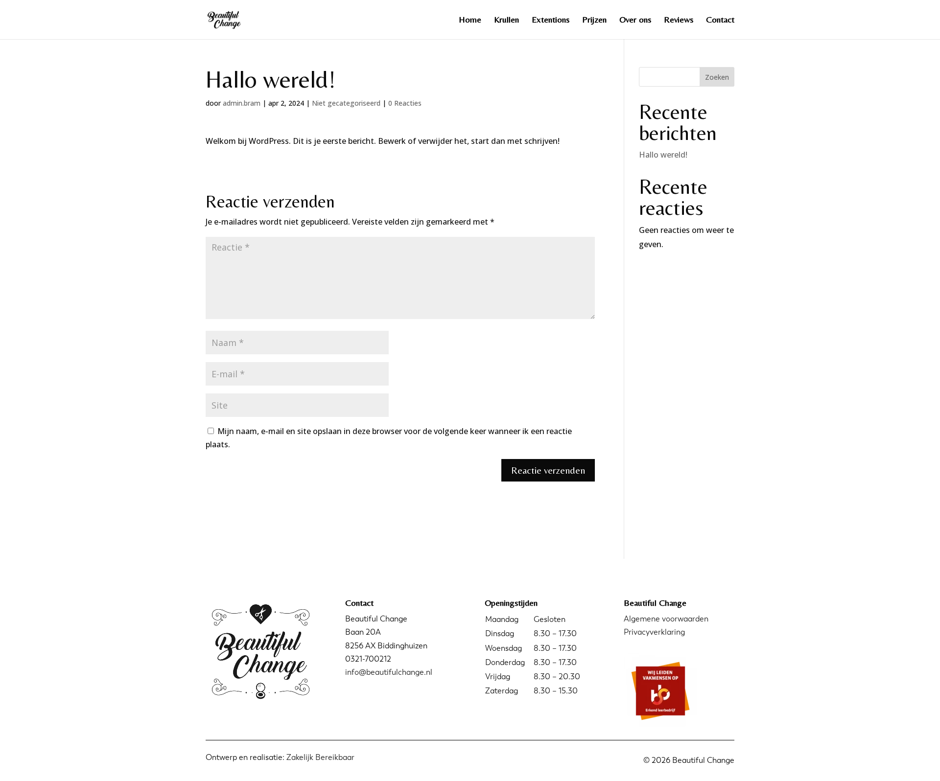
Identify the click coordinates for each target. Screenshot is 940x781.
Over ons (635, 20)
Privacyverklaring (654, 632)
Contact (720, 20)
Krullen (506, 20)
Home (470, 20)
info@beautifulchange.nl (388, 672)
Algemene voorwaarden (666, 618)
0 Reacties (405, 103)
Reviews (678, 20)
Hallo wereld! (663, 154)
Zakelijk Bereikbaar (320, 757)
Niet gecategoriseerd (346, 103)
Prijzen (594, 20)
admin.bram (241, 103)
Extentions (550, 20)
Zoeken (717, 77)
